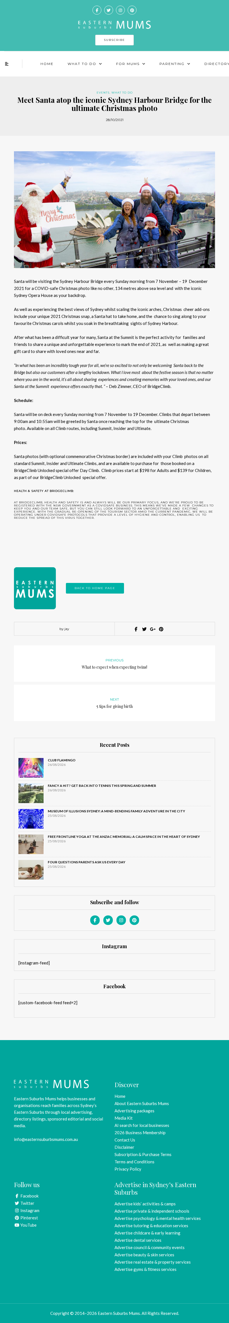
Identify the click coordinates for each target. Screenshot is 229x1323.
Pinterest (29, 1217)
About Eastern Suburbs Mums (142, 1103)
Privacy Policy (128, 1169)
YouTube (28, 1225)
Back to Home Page (95, 588)
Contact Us (125, 1140)
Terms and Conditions (134, 1161)
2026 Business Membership (140, 1132)
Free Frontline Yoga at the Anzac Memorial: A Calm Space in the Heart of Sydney (124, 836)
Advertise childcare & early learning (147, 1233)
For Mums (128, 64)
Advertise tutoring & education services (151, 1225)
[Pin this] (160, 629)
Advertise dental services (138, 1240)
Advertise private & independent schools (152, 1211)
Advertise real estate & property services (153, 1262)
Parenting (172, 64)
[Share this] (135, 629)
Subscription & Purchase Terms (143, 1154)
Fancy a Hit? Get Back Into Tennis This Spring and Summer (102, 785)
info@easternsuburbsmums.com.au (46, 1139)
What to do (122, 92)
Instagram (29, 1210)
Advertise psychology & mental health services (158, 1218)
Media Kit (124, 1118)
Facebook (29, 1196)
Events (103, 92)
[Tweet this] (144, 629)
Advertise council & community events (150, 1247)
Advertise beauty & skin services (144, 1254)
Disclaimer (124, 1147)
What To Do (82, 64)
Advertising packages (134, 1110)
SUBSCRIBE (114, 40)
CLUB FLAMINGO (61, 760)
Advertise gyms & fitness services (145, 1269)
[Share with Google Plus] (152, 629)
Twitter (27, 1203)
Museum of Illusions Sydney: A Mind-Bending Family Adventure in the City (116, 811)
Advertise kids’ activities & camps (145, 1203)
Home (47, 64)
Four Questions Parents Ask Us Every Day (86, 862)
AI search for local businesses (142, 1125)
